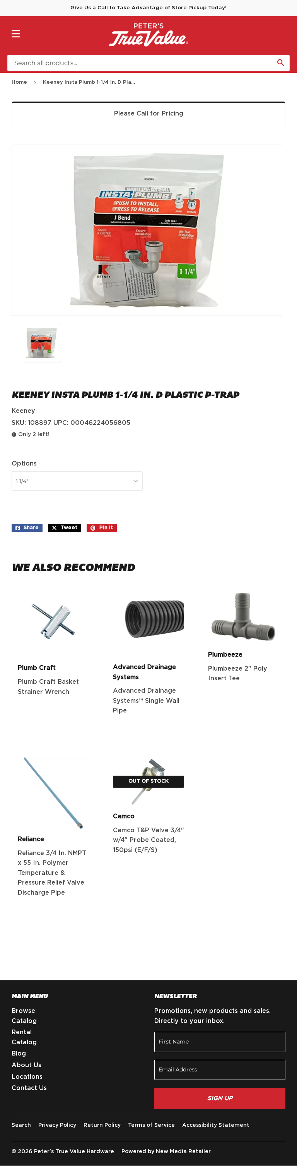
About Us (26, 1065)
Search (21, 1125)
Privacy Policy (57, 1125)
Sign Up (219, 1098)
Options (24, 464)
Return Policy (102, 1125)
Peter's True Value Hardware (74, 1151)
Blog (19, 1053)
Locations (27, 1077)
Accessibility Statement (215, 1125)
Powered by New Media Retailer (166, 1151)
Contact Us (29, 1088)
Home (19, 82)
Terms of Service (151, 1125)
